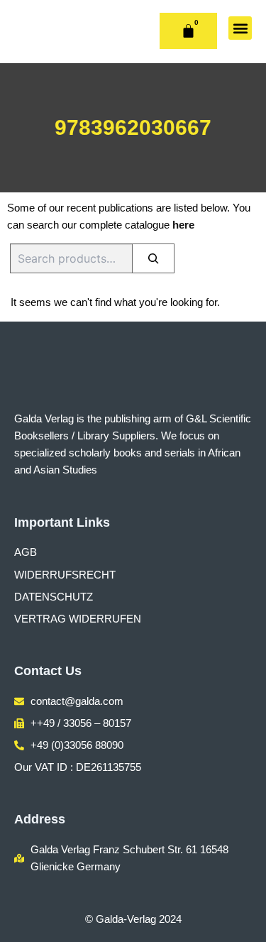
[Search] (153, 258)
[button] (240, 28)
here (183, 225)
